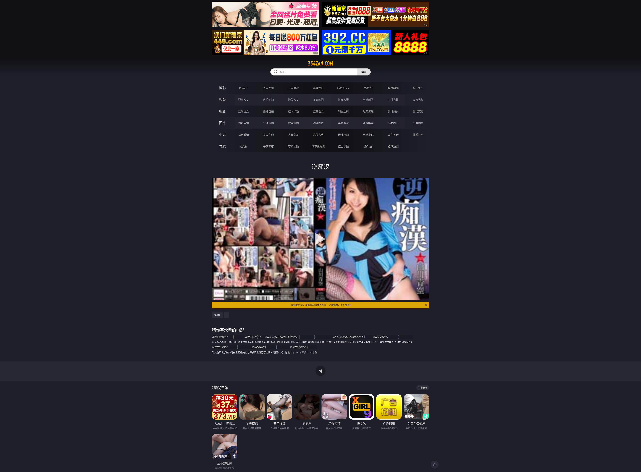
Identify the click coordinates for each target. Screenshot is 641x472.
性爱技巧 (418, 135)
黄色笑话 (393, 135)
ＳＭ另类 (418, 100)
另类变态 (418, 111)
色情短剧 (393, 146)
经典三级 (368, 111)
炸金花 (368, 88)
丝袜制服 (368, 100)
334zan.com (320, 63)
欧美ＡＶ (293, 100)
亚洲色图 (268, 123)
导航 (222, 146)
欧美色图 (293, 123)
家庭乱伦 (268, 135)
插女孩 (244, 146)
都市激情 (243, 135)
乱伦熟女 (393, 111)
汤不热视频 (318, 146)
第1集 (217, 315)
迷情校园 (343, 135)
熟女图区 (393, 123)
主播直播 (393, 100)
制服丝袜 (343, 111)
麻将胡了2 (343, 88)
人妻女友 (293, 135)
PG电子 (243, 88)
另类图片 (418, 123)
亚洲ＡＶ (243, 100)
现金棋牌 (393, 88)
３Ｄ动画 (318, 100)
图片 (222, 123)
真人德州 (268, 88)
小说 (222, 134)
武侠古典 (318, 135)
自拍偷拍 (268, 100)
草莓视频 (293, 146)
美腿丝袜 (343, 123)
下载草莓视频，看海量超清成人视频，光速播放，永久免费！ (320, 305)
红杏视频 (343, 146)
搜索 (364, 72)
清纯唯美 (368, 123)
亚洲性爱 (243, 111)
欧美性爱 (318, 111)
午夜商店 (268, 146)
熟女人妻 (343, 100)
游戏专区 (318, 88)
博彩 (222, 88)
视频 (222, 99)
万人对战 (293, 88)
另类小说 (368, 135)
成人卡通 (293, 111)
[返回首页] (435, 465)
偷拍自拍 (268, 111)
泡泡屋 (368, 146)
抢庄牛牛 (418, 88)
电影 (222, 111)
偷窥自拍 (243, 123)
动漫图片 (318, 123)
